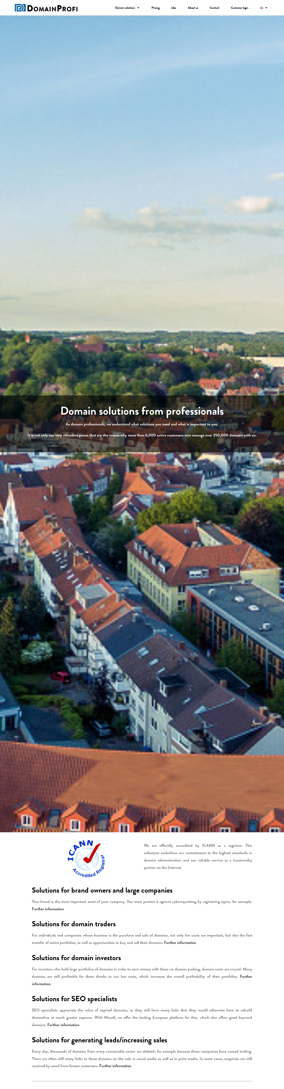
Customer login (239, 7)
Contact (214, 7)
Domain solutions (125, 7)
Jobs (173, 7)
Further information (48, 909)
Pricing (155, 7)
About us (193, 7)
